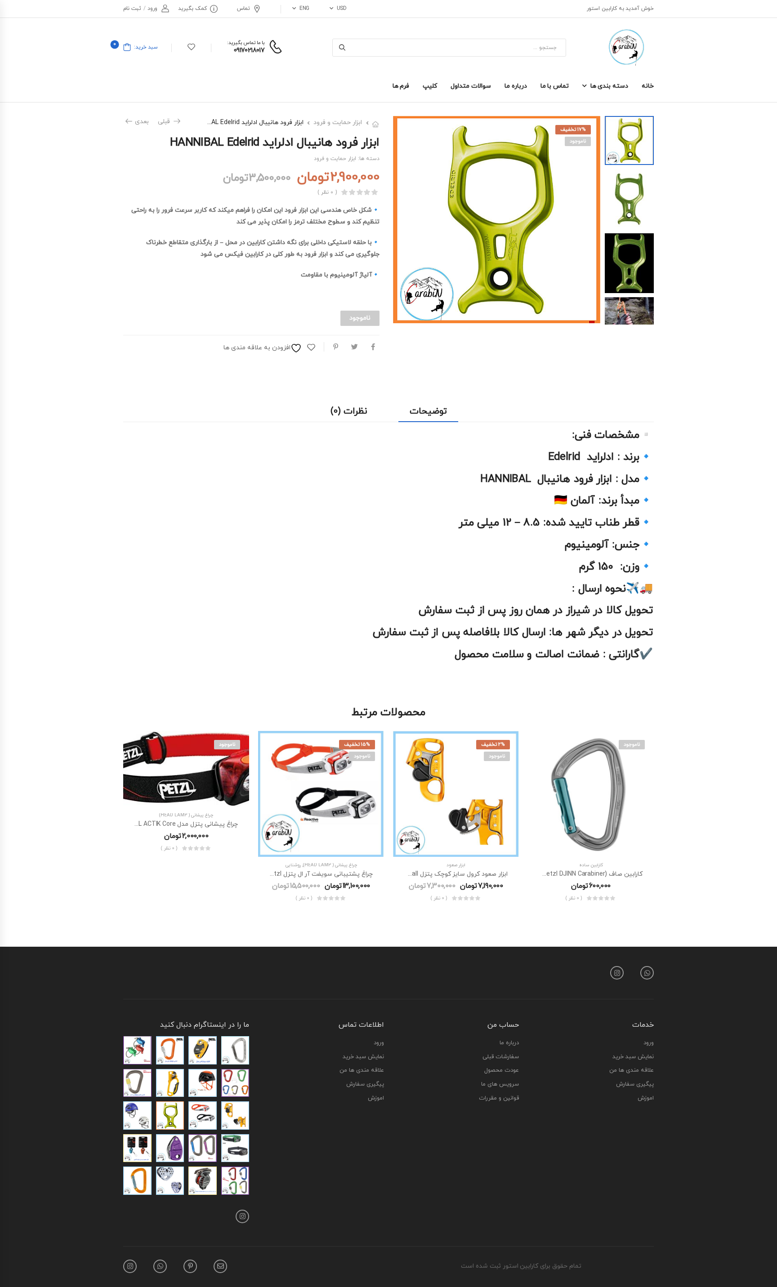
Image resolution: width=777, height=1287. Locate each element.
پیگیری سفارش (635, 1084)
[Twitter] (354, 346)
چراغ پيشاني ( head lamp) (330, 865)
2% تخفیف (493, 744)
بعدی (140, 121)
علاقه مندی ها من (631, 1070)
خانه (648, 86)
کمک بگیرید (192, 8)
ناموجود (578, 141)
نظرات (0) (348, 411)
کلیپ (430, 86)
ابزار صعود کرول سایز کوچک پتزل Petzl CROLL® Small (434, 874)
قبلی (166, 121)
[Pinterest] (335, 346)
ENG (304, 8)
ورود (648, 1043)
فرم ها (401, 86)
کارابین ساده (591, 865)
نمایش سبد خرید (633, 1057)
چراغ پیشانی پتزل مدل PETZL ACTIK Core (180, 824)
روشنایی (293, 865)
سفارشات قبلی (500, 1057)
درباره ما (516, 86)
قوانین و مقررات (499, 1098)
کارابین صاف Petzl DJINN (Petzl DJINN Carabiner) (574, 874)
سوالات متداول (471, 86)
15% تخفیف (357, 744)
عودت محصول (501, 1070)
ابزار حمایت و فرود (337, 122)
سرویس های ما (500, 1084)
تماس (243, 8)
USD (342, 8)
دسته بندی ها (609, 86)
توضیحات (428, 411)
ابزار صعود (456, 865)
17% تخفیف (573, 129)
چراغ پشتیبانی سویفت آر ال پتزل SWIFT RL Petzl (305, 874)
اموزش (646, 1098)
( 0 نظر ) (327, 193)
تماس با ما (554, 86)
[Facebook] (373, 346)
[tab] (428, 411)
